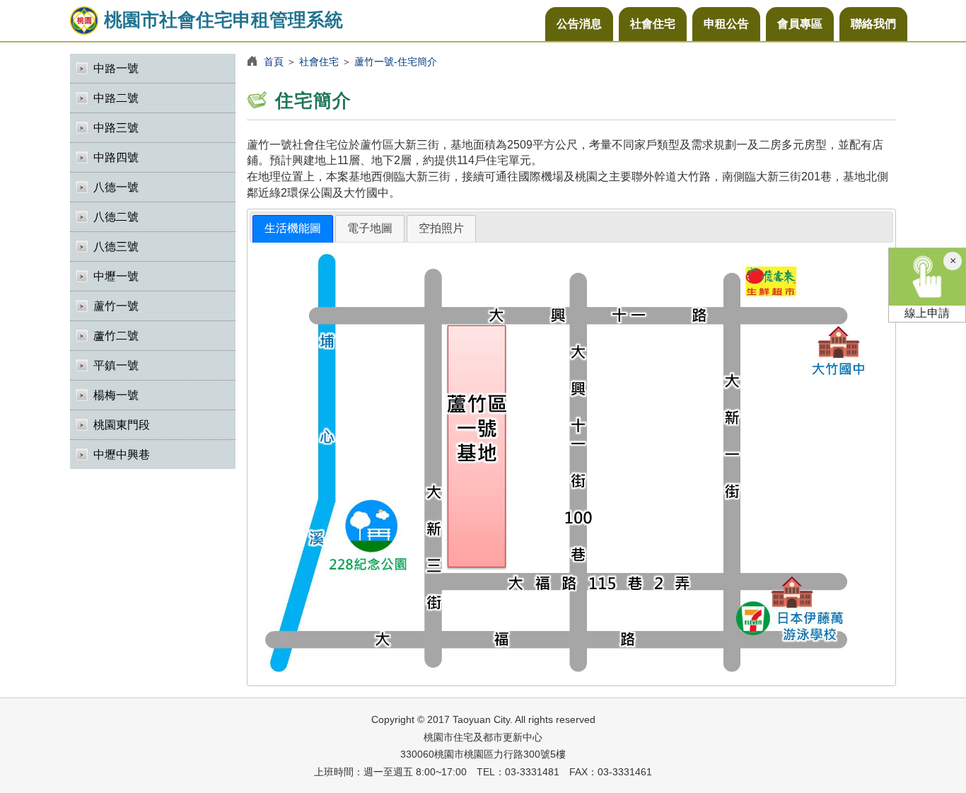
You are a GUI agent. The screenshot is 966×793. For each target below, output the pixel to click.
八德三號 (116, 247)
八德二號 (116, 217)
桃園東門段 (121, 425)
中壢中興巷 (121, 454)
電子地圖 (369, 228)
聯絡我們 (873, 24)
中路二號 (116, 98)
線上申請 (927, 313)
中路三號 (116, 128)
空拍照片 (441, 228)
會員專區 (799, 24)
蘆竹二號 (116, 336)
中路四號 (116, 157)
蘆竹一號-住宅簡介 (395, 61)
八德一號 (116, 187)
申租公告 (726, 24)
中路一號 (116, 68)
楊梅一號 (116, 395)
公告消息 (579, 24)
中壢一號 (116, 276)
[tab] (292, 229)
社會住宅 (652, 24)
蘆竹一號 (116, 306)
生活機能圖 (292, 228)
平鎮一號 (116, 365)
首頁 (274, 61)
